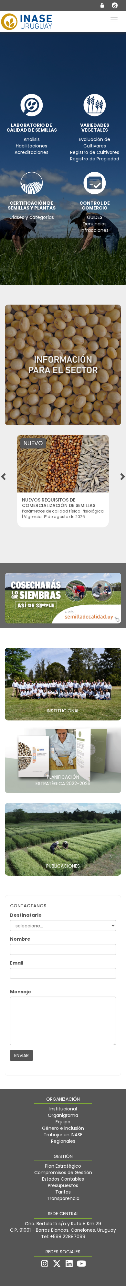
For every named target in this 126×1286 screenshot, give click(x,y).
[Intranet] (102, 5)
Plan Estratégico (63, 1166)
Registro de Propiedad (94, 159)
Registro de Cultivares (94, 152)
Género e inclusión (63, 1128)
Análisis (32, 139)
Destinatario (26, 915)
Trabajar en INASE (63, 1134)
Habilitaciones (31, 146)
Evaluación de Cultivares (94, 142)
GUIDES (94, 217)
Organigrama (63, 1115)
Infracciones (94, 230)
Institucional (63, 1109)
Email (16, 963)
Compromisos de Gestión (63, 1172)
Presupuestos (63, 1185)
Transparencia (63, 1198)
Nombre (20, 939)
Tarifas (63, 1192)
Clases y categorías (31, 217)
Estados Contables (63, 1179)
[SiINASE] (114, 6)
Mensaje (20, 992)
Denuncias (95, 224)
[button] (4, 476)
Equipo (63, 1121)
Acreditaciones (31, 152)
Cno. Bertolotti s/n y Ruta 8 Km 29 (63, 1223)
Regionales (63, 1141)
